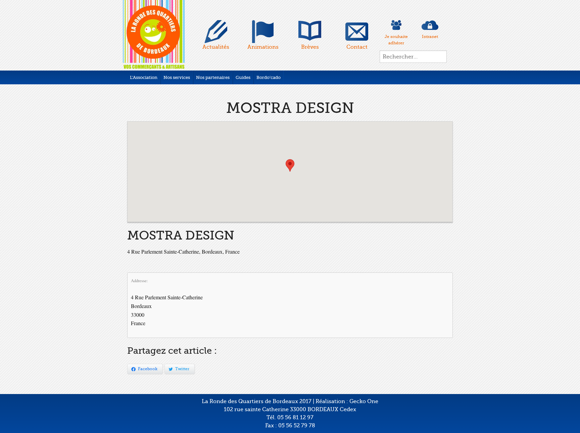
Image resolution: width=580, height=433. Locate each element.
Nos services (176, 77)
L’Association (143, 77)
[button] (290, 165)
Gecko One (363, 401)
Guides (243, 77)
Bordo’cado (268, 77)
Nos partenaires (213, 77)
